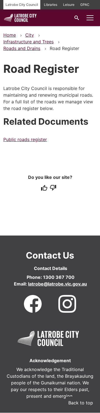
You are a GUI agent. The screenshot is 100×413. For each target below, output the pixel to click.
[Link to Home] (48, 337)
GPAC (84, 4)
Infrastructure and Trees (28, 41)
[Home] (20, 21)
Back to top (80, 403)
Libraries (50, 4)
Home (9, 35)
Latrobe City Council (22, 4)
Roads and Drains (21, 48)
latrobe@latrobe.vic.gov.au (57, 284)
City (29, 35)
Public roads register (25, 139)
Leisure (68, 4)
